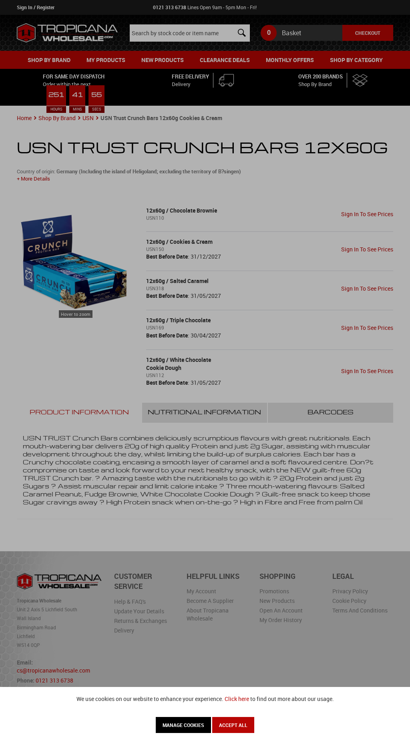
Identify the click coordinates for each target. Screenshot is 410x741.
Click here (237, 699)
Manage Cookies (183, 725)
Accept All (233, 725)
